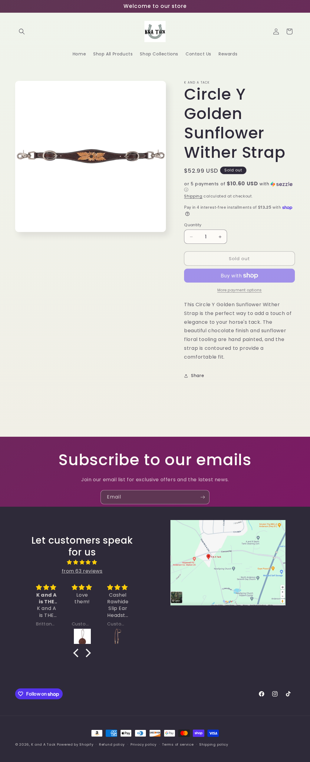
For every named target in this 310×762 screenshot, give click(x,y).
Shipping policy (213, 744)
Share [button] (197, 376)
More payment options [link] (239, 290)
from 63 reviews (82, 571)
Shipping (193, 196)
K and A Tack (43, 744)
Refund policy (112, 744)
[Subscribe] (202, 497)
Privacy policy (143, 744)
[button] (21, 31)
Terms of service (177, 744)
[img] (82, 562)
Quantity (192, 225)
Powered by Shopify (75, 744)
